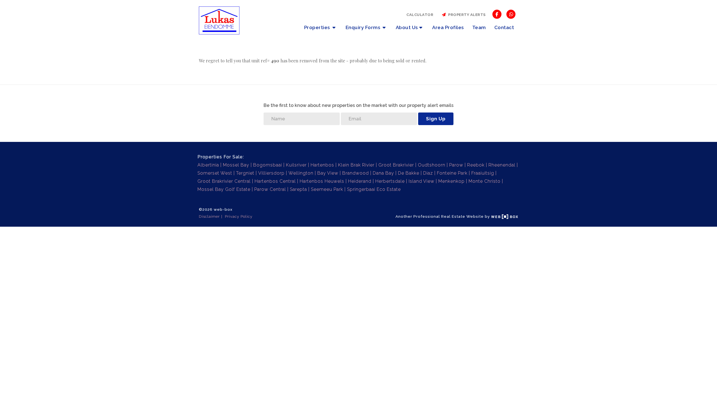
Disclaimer (209, 216)
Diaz (428, 173)
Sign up (436, 118)
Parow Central (270, 189)
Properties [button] (317, 27)
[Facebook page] (497, 13)
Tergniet (245, 173)
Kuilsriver (296, 165)
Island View (421, 181)
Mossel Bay (236, 165)
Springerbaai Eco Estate (374, 189)
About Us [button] (407, 27)
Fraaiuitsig (482, 173)
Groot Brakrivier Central (224, 181)
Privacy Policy (238, 216)
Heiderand (359, 181)
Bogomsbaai (267, 165)
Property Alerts (466, 15)
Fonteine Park (452, 173)
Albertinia (208, 165)
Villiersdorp (271, 173)
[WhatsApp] (511, 13)
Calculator (419, 15)
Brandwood (355, 173)
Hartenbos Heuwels (322, 181)
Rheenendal (501, 165)
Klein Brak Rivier (356, 165)
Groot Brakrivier (396, 165)
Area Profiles (448, 27)
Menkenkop (451, 181)
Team (479, 27)
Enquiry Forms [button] (363, 27)
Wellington (300, 173)
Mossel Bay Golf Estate (223, 189)
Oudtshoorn (431, 165)
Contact (504, 27)
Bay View (327, 173)
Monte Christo (484, 181)
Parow (456, 165)
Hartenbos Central (275, 181)
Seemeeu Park (327, 189)
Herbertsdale (390, 181)
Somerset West (214, 173)
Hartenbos (322, 165)
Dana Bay (383, 173)
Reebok (476, 165)
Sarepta (298, 189)
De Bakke (408, 173)
